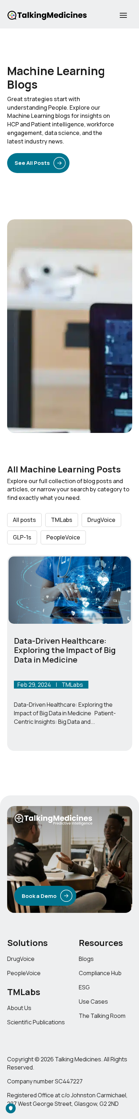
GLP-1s (22, 537)
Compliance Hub (100, 973)
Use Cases (93, 1001)
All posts (24, 520)
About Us (19, 1008)
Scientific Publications (36, 1022)
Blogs (86, 959)
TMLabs (61, 520)
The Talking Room (102, 1016)
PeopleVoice (63, 537)
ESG (84, 987)
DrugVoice (101, 520)
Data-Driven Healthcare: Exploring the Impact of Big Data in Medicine (65, 650)
